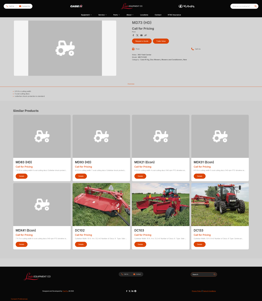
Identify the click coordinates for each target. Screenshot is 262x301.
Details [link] (21, 176)
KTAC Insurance (174, 15)
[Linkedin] (132, 291)
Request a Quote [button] (141, 41)
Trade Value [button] (161, 41)
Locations (144, 15)
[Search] (214, 274)
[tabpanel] (72, 48)
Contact (158, 15)
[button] (10, 6)
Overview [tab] (131, 84)
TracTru (65, 291)
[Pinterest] (135, 291)
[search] (255, 6)
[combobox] (244, 6)
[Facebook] (127, 291)
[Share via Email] (141, 35)
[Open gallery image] (65, 48)
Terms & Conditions (209, 291)
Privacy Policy (196, 291)
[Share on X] (137, 35)
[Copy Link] (145, 35)
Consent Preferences (19, 299)
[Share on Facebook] (133, 35)
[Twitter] (130, 291)
